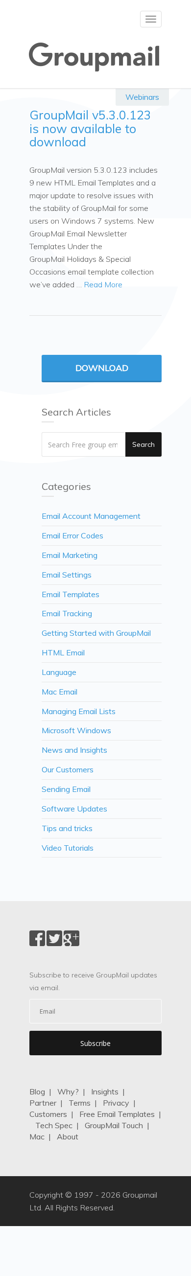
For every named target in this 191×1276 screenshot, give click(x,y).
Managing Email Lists (79, 711)
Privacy (116, 1103)
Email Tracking (67, 613)
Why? (68, 1091)
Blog (37, 1091)
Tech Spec (53, 1125)
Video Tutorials (68, 848)
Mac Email (59, 691)
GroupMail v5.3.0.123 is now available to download (90, 128)
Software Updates (74, 808)
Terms (80, 1103)
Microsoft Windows (76, 730)
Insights (105, 1091)
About (67, 1136)
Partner (42, 1103)
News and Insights (74, 750)
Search (143, 444)
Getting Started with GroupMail (96, 633)
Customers (48, 1114)
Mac (37, 1136)
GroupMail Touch (114, 1125)
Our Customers (68, 769)
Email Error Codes (72, 535)
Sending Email (66, 789)
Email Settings (67, 575)
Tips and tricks (67, 828)
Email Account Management (91, 516)
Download (101, 367)
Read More (103, 284)
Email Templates (70, 594)
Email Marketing (69, 555)
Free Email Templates (117, 1114)
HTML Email (63, 652)
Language (59, 672)
